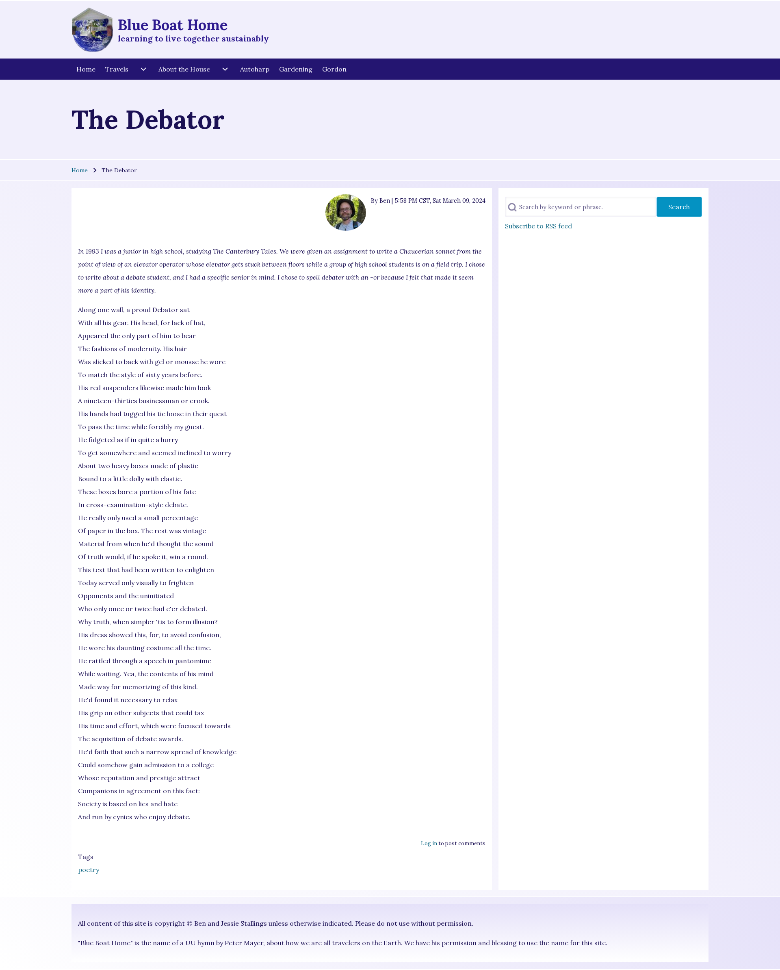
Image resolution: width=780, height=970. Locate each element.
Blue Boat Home (173, 25)
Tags (85, 857)
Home (80, 170)
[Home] (92, 29)
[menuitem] (86, 69)
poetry (88, 870)
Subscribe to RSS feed (538, 226)
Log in (429, 843)
